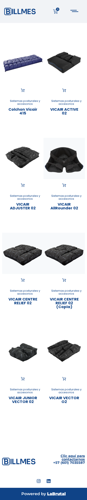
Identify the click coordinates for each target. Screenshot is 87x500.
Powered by (43, 493)
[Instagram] (38, 481)
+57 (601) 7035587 (69, 459)
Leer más (23, 90)
